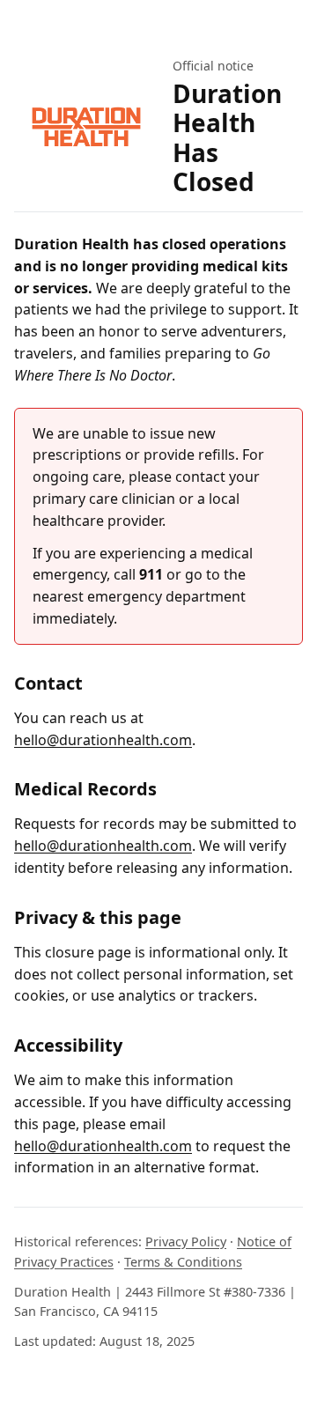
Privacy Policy (185, 1241)
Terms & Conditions (183, 1261)
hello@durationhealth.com (103, 740)
